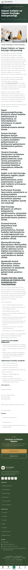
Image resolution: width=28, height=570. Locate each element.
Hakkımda (4, 516)
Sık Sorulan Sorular (6, 531)
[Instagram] (2, 478)
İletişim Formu (14, 456)
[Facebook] (6, 478)
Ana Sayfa (3, 19)
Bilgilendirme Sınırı (6, 535)
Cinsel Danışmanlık (6, 500)
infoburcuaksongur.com (9, 417)
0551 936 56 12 (15, 451)
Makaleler (4, 527)
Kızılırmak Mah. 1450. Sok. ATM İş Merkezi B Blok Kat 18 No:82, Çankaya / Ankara (14, 549)
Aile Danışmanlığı (6, 493)
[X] (12, 478)
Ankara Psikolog (9, 556)
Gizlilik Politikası (12, 561)
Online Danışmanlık (6, 410)
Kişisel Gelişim (5, 497)
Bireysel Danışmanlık (6, 389)
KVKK (7, 561)
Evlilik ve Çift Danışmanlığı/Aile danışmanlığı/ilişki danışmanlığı (7, 397)
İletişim (3, 523)
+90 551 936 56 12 (6, 422)
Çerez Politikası (19, 561)
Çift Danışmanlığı (6, 489)
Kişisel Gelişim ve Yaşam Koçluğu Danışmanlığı (13, 404)
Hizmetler (4, 520)
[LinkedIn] (15, 478)
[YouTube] (9, 478)
